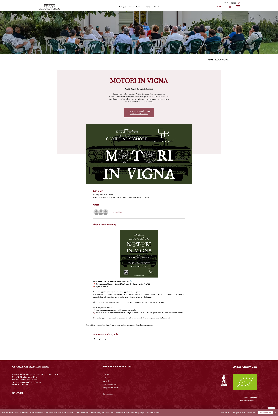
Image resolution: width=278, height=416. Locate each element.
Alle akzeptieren (265, 413)
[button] (230, 6)
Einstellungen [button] (224, 412)
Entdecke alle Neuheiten (139, 114)
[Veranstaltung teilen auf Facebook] (94, 339)
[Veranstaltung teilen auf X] (100, 339)
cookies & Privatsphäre (250, 397)
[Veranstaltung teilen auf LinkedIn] (105, 339)
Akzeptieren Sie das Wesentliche (244, 413)
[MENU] (238, 6)
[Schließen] (275, 412)
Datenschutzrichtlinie (152, 412)
